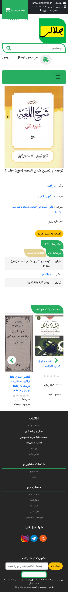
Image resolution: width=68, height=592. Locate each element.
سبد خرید (34, 511)
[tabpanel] (34, 272)
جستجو (34, 471)
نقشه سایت (34, 426)
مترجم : (58, 207)
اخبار (34, 477)
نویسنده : (57, 196)
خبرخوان (43, 538)
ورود (44, 10)
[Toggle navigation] (58, 77)
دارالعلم (51, 185)
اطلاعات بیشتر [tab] (35, 252)
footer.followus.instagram (25, 538)
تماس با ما (34, 454)
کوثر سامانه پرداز (22, 587)
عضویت (54, 10)
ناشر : (60, 186)
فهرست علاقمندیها (34, 517)
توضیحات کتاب (52, 244)
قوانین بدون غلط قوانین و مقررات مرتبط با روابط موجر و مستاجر (20, 384)
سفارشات (34, 500)
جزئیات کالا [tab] (55, 252)
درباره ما (34, 448)
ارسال (31, 583)
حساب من (34, 494)
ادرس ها (34, 506)
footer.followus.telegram (34, 538)
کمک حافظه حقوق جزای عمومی (49, 363)
